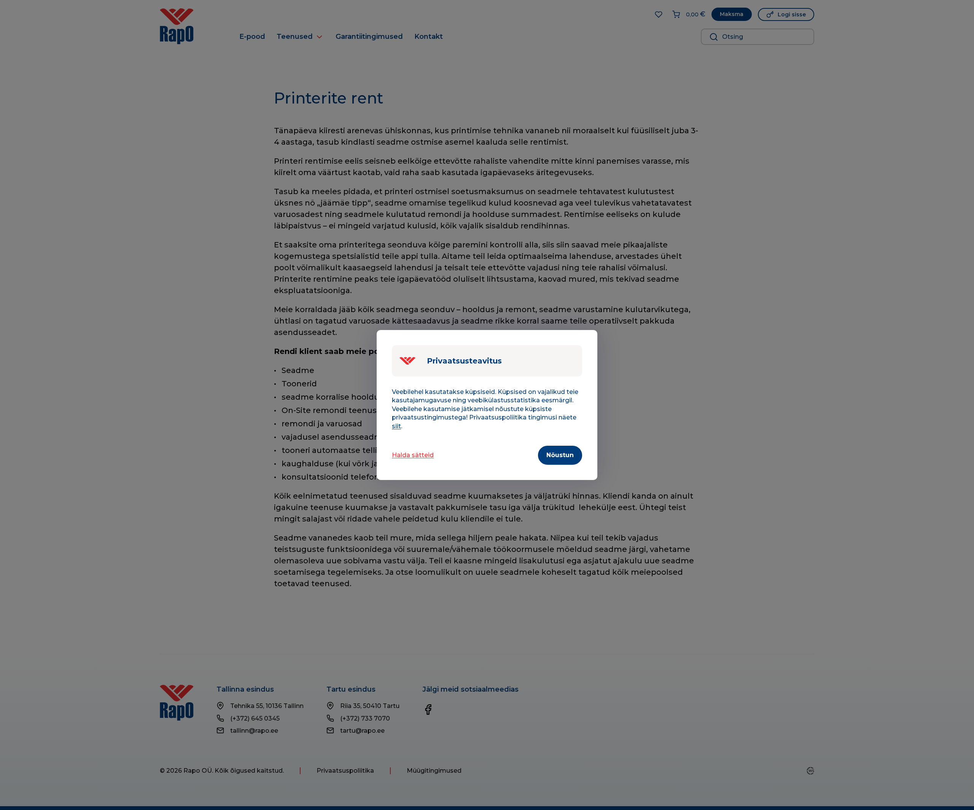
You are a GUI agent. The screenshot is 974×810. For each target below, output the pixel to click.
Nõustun (560, 455)
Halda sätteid (413, 455)
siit (396, 426)
